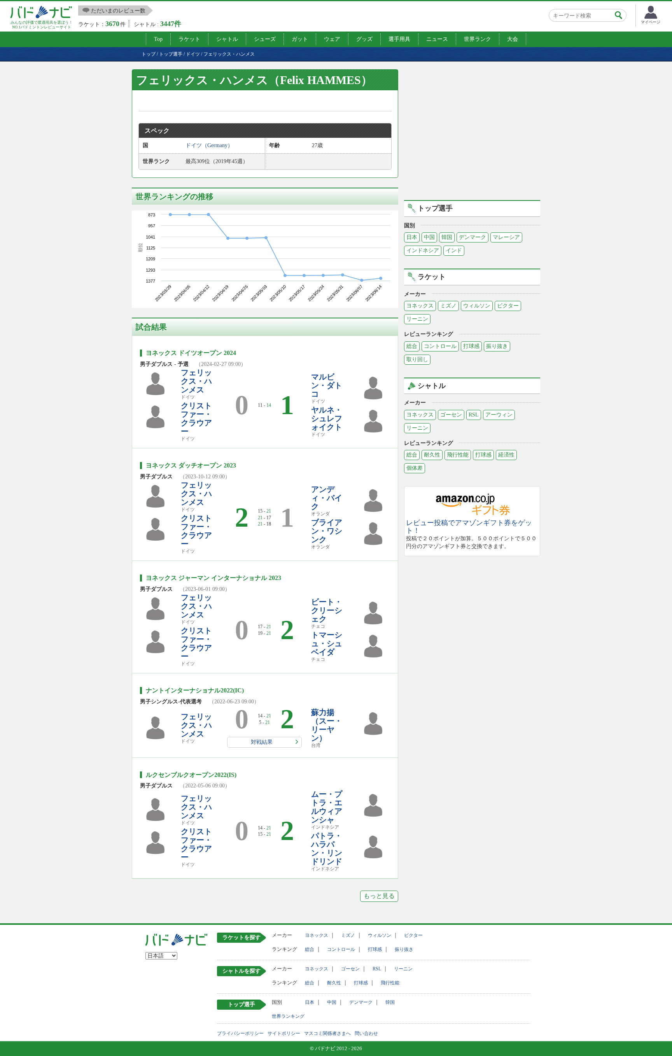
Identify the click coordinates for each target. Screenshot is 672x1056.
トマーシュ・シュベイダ (326, 643)
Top (158, 39)
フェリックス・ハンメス (196, 381)
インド (454, 250)
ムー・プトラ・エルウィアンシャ (326, 807)
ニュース (437, 39)
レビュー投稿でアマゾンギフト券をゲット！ (469, 526)
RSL (474, 415)
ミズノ (448, 306)
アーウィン (499, 415)
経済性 (506, 455)
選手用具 (399, 39)
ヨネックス (420, 306)
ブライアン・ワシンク (326, 531)
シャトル (227, 39)
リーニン (417, 319)
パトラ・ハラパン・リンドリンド (326, 848)
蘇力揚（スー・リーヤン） (326, 725)
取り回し (417, 359)
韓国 (446, 237)
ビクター (508, 306)
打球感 (471, 346)
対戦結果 (262, 742)
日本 (411, 237)
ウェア (332, 39)
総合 (411, 346)
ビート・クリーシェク (326, 610)
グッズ (364, 39)
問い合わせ (366, 1033)
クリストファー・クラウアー (196, 418)
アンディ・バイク (326, 498)
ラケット (189, 39)
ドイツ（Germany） (209, 145)
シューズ (265, 39)
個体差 (414, 468)
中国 (429, 237)
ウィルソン (476, 306)
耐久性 (432, 455)
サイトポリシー (284, 1033)
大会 (512, 39)
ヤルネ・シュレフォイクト (326, 418)
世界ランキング (288, 1016)
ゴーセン (451, 415)
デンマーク (472, 237)
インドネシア (422, 250)
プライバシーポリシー (240, 1033)
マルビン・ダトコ (326, 385)
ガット (300, 39)
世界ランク (477, 39)
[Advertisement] (472, 133)
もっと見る (379, 896)
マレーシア (506, 237)
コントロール (440, 346)
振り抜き (497, 346)
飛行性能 (458, 455)
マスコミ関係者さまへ (327, 1033)
